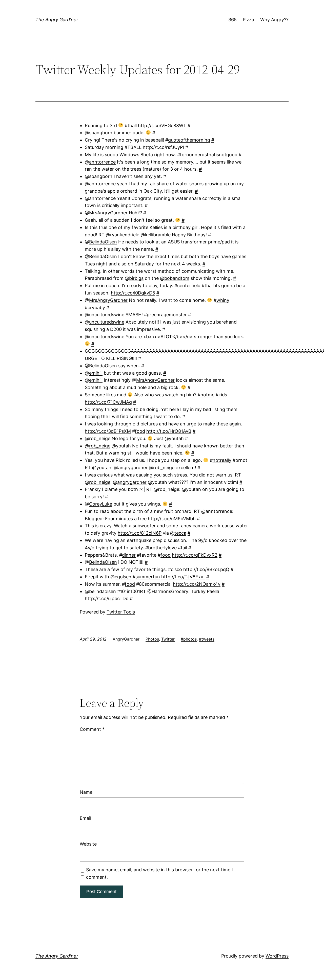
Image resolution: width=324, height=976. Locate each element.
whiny (222, 300)
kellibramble (158, 234)
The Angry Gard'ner (56, 19)
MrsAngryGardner (108, 212)
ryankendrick (124, 234)
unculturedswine (106, 314)
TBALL (134, 147)
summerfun (147, 576)
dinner (129, 555)
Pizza (248, 19)
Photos (152, 639)
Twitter (168, 639)
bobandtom (176, 278)
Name (86, 792)
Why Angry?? (274, 19)
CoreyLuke (100, 504)
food (140, 431)
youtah (176, 438)
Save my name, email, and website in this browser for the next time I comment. (159, 873)
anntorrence (102, 162)
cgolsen (123, 576)
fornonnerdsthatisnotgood (208, 154)
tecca (180, 533)
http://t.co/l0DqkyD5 (133, 293)
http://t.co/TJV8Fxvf (183, 576)
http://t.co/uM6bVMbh (172, 518)
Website (88, 844)
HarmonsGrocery (170, 591)
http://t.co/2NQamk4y (196, 584)
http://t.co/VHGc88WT (162, 125)
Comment (92, 729)
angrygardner (133, 467)
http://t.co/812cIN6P (139, 533)
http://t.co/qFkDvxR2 (194, 555)
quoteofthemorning (189, 140)
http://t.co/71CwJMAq (108, 402)
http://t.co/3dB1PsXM (108, 431)
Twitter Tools (121, 612)
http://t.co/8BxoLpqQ (206, 569)
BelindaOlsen (103, 241)
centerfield (188, 285)
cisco (176, 569)
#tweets (206, 639)
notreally (222, 460)
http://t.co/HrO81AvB (168, 431)
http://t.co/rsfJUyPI (163, 147)
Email (85, 818)
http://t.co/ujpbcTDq (107, 598)
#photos (189, 639)
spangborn (100, 132)
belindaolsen (102, 591)
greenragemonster (167, 314)
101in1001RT (133, 591)
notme (207, 394)
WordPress (277, 956)
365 (232, 19)
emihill (96, 373)
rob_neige (99, 438)
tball (132, 125)
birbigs (136, 278)
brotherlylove (162, 547)
